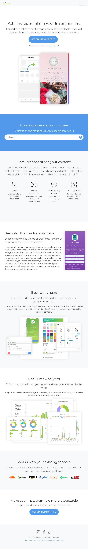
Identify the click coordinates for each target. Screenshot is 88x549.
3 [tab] (46, 212)
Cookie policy (58, 540)
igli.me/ (10, 137)
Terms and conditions (32, 540)
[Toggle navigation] (82, 3)
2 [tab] (42, 212)
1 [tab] (39, 212)
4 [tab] (49, 212)
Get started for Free (43, 39)
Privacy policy (47, 540)
